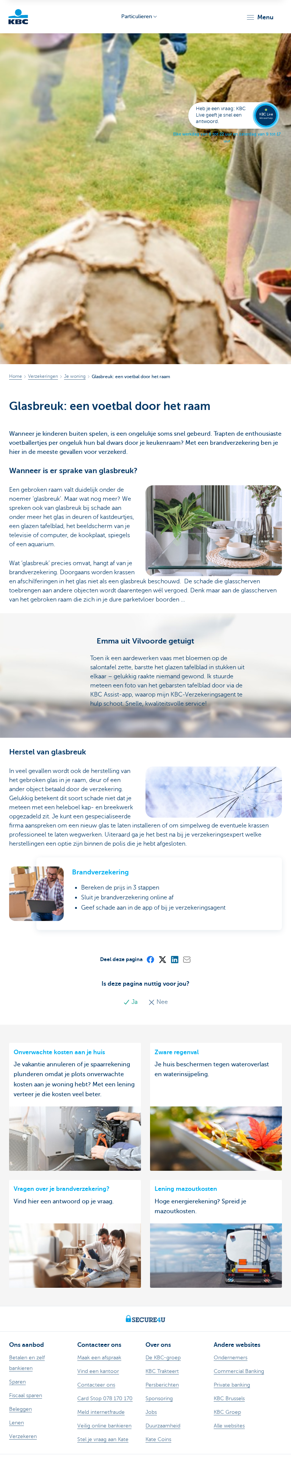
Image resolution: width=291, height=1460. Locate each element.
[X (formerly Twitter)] (162, 959)
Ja (134, 1002)
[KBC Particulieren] (18, 17)
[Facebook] (150, 959)
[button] (260, 17)
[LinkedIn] (174, 959)
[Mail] (186, 959)
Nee (161, 1002)
